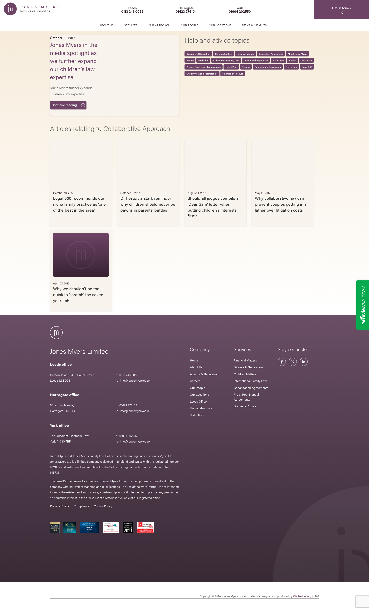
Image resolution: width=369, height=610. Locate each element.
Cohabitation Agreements (268, 67)
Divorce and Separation (198, 54)
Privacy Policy (59, 506)
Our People (197, 387)
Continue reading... (65, 105)
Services (130, 25)
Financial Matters (245, 54)
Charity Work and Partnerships (202, 73)
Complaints (81, 506)
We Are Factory (302, 596)
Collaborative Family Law (226, 60)
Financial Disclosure (232, 73)
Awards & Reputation (204, 374)
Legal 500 (307, 67)
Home (194, 360)
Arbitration (306, 60)
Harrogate (186, 9)
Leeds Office (198, 401)
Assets (292, 60)
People (190, 60)
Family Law (291, 67)
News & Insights (254, 25)
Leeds (132, 9)
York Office (197, 415)
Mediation (203, 60)
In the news (278, 60)
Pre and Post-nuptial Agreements (203, 67)
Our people (189, 25)
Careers (195, 381)
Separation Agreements (271, 54)
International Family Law (250, 381)
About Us (106, 25)
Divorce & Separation (248, 367)
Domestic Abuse (245, 406)
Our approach (159, 25)
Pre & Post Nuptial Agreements (246, 397)
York (240, 9)
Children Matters (223, 54)
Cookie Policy (103, 506)
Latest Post (231, 67)
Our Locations (199, 394)
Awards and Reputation (256, 60)
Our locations (220, 25)
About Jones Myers (297, 54)
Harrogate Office (201, 408)
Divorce (246, 67)
